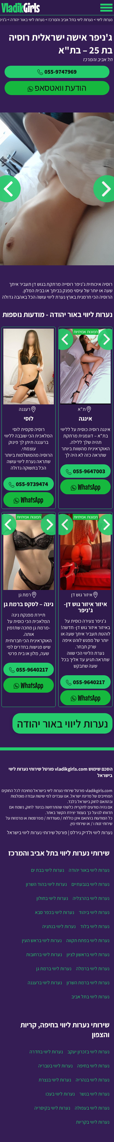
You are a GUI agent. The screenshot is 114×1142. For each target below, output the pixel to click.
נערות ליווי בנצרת (55, 1080)
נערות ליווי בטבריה (55, 1066)
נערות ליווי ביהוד (94, 912)
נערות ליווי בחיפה (93, 1066)
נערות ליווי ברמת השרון (88, 982)
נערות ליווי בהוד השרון (46, 884)
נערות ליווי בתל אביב (90, 996)
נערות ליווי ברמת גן (53, 968)
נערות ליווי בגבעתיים (90, 884)
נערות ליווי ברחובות (44, 954)
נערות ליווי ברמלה (92, 968)
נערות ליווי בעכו (60, 1094)
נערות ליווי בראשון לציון (88, 954)
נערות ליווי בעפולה (92, 1108)
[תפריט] (106, 7)
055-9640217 (89, 682)
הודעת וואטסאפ (60, 87)
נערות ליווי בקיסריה (52, 1108)
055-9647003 (89, 471)
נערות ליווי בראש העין (42, 940)
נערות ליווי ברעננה (45, 982)
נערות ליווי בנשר (94, 1094)
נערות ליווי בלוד (94, 926)
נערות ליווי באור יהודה (62, 723)
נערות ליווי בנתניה (59, 926)
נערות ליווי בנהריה (92, 1080)
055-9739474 (32, 484)
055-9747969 (60, 71)
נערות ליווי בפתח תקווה (87, 940)
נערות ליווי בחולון (52, 898)
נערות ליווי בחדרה (46, 1051)
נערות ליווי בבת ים (47, 870)
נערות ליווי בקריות (92, 1122)
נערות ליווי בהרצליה (91, 898)
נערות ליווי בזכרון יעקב (88, 1051)
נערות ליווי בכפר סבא (54, 912)
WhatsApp (89, 486)
